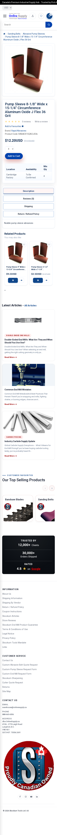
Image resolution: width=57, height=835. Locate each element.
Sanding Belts (14, 34)
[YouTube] (31, 796)
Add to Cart (14, 156)
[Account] (33, 16)
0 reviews (26, 121)
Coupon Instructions (12, 611)
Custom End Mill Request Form (16, 674)
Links (4, 647)
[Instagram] (25, 796)
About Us (6, 594)
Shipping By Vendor (11, 603)
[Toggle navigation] (4, 16)
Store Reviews (9, 620)
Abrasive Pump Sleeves (34, 34)
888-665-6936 (8, 714)
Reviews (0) (28, 199)
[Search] (48, 25)
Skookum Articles (10, 616)
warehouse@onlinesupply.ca (14, 707)
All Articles (30, 305)
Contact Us (7, 660)
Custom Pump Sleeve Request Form (19, 669)
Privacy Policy (8, 638)
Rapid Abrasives (18, 131)
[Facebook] (20, 796)
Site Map (6, 691)
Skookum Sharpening (12, 678)
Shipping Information (12, 598)
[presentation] (4, 290)
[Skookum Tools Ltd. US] (18, 16)
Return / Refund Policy (28, 214)
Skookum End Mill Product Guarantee (20, 625)
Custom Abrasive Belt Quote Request (20, 665)
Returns (6, 687)
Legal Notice (8, 633)
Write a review (41, 121)
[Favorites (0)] (41, 16)
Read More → (11, 357)
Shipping (28, 206)
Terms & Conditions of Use (15, 629)
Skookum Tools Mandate (14, 642)
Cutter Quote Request (12, 682)
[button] (14, 126)
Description (28, 191)
